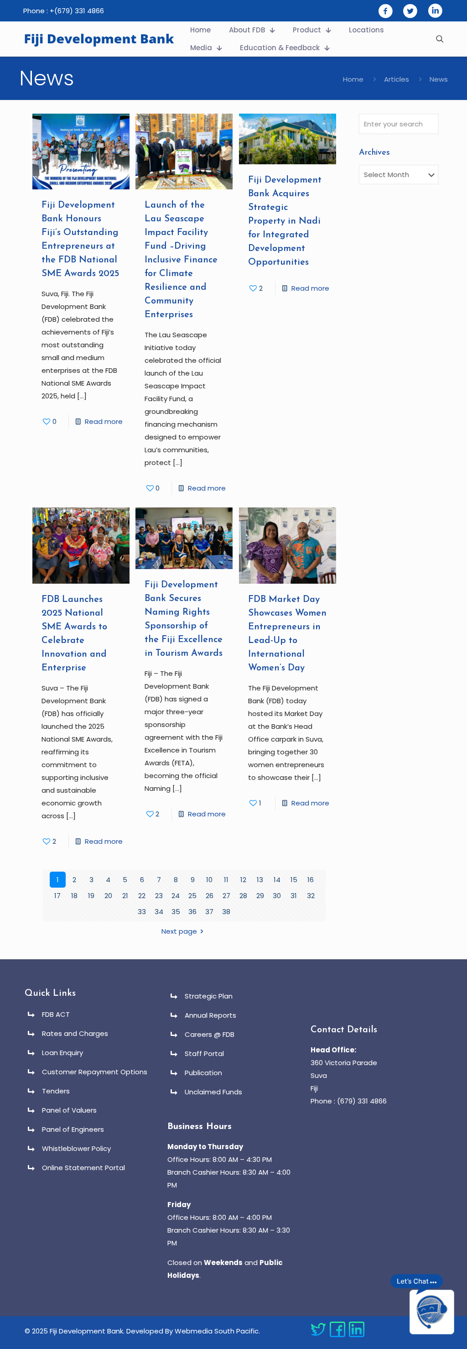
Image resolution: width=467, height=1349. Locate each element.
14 (277, 879)
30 (277, 895)
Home (353, 79)
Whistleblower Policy (76, 1148)
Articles (396, 79)
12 (243, 879)
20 (108, 895)
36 (192, 911)
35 (175, 911)
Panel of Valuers (69, 1110)
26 (209, 895)
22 (141, 895)
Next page (179, 931)
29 (260, 895)
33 (142, 911)
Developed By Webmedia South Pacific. (193, 1331)
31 (294, 895)
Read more (104, 421)
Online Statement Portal (83, 1167)
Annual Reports (210, 1015)
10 (209, 879)
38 (226, 911)
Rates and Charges (75, 1033)
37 (209, 911)
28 (243, 895)
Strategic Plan (209, 996)
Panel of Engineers (73, 1129)
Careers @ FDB (209, 1034)
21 (125, 895)
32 (311, 895)
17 (57, 895)
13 (260, 879)
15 (294, 879)
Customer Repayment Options (94, 1072)
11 (226, 879)
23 (159, 895)
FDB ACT (56, 1014)
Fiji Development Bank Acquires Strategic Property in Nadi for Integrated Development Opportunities (285, 221)
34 (159, 911)
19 (91, 895)
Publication (203, 1072)
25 (192, 895)
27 (226, 895)
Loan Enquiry (62, 1052)
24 (175, 895)
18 (74, 895)
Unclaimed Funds (213, 1092)
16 (310, 879)
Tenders (56, 1091)
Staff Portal (204, 1053)
